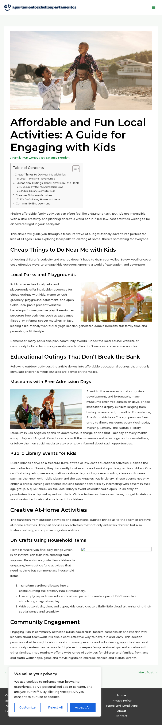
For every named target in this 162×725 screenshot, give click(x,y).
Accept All (82, 707)
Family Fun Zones (25, 157)
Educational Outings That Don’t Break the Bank (47, 183)
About (121, 711)
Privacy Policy (122, 700)
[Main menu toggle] (154, 7)
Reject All (55, 707)
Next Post (147, 672)
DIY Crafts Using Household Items (40, 199)
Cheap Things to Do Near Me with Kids (40, 174)
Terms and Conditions (121, 705)
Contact (121, 716)
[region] (54, 692)
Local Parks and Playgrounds (37, 178)
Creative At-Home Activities (34, 195)
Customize (27, 707)
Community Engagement (33, 203)
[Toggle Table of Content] (74, 168)
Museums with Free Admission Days (41, 186)
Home (121, 695)
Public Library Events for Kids (38, 190)
